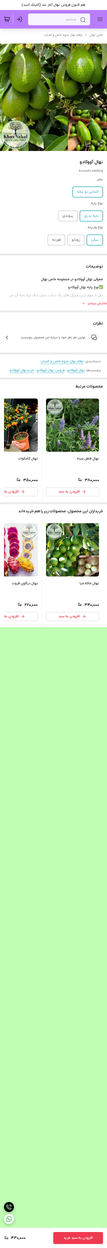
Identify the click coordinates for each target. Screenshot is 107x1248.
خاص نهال (96, 35)
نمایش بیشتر (97, 303)
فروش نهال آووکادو (51, 370)
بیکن (95, 240)
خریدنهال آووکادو (21, 370)
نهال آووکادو (76, 370)
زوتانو (76, 240)
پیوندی (67, 216)
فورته (56, 240)
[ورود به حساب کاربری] (20, 19)
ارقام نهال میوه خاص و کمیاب (63, 35)
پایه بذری (91, 216)
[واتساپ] (9, 1219)
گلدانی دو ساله (88, 192)
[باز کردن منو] (99, 19)
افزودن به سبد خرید (78, 1238)
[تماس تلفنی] (9, 1207)
